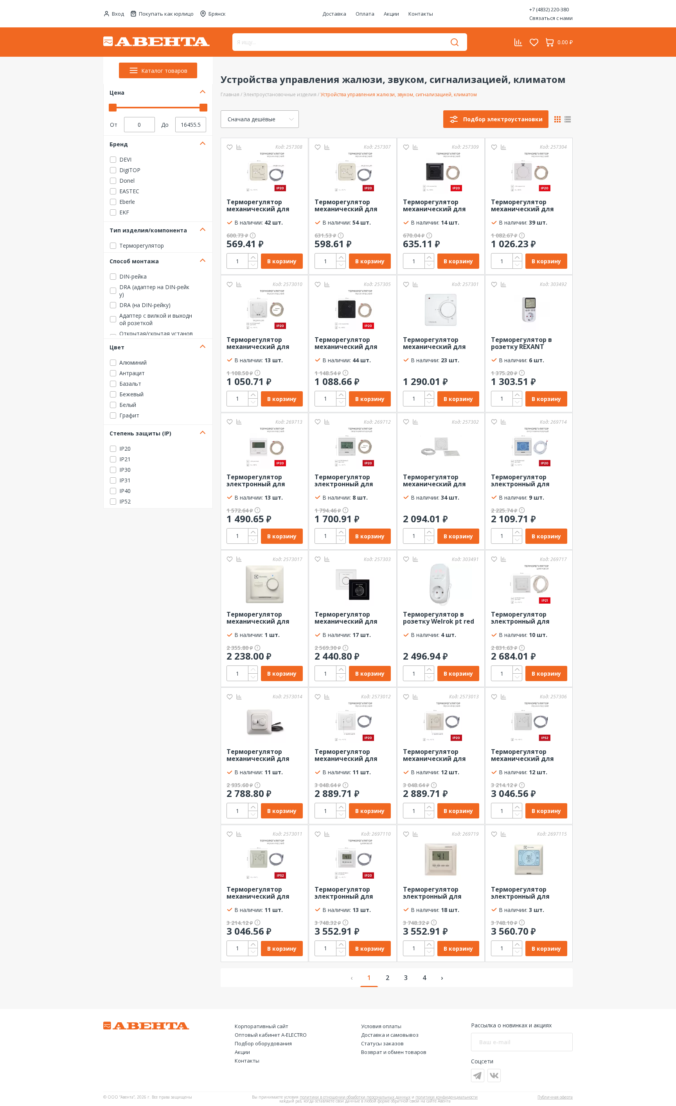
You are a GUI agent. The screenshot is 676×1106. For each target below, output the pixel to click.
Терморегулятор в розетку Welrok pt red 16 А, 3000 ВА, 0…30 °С (438, 618)
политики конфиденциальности (446, 1097)
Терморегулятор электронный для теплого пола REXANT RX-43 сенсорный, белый (526, 618)
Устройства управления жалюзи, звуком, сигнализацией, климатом (398, 94)
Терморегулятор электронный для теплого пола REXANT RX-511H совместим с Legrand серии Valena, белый (351, 893)
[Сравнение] (239, 147)
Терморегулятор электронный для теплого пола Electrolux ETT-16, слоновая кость (520, 893)
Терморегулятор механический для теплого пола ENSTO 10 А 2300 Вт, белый (264, 755)
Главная (230, 94)
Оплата (365, 13)
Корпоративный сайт (261, 1026)
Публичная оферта (555, 1097)
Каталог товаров (164, 70)
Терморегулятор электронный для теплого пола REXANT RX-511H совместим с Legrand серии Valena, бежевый (439, 893)
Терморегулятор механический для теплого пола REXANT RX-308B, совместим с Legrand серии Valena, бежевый (439, 755)
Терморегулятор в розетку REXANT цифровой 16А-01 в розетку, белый (521, 343)
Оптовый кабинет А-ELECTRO (271, 1034)
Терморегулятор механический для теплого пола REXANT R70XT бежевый (350, 205)
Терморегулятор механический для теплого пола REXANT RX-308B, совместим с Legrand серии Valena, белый (351, 755)
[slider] (113, 107)
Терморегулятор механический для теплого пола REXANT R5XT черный (350, 343)
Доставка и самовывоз (390, 1034)
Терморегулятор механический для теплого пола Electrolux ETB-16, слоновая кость (258, 618)
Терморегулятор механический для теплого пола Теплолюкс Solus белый (434, 480)
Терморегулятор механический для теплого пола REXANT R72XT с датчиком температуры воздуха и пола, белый (263, 343)
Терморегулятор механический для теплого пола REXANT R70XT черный (438, 205)
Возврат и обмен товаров (393, 1052)
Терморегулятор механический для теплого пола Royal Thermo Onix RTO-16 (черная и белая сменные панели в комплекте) (347, 618)
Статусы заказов (382, 1043)
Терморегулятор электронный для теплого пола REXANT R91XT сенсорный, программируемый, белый (526, 480)
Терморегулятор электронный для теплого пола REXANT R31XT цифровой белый (262, 480)
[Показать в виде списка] (568, 119)
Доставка (334, 13)
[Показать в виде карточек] (557, 119)
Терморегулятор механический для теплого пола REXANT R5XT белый (526, 205)
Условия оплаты (381, 1026)
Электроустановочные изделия (279, 94)
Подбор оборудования (263, 1043)
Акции (391, 13)
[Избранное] (230, 147)
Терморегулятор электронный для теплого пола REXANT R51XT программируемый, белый (350, 480)
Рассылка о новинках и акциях (511, 1025)
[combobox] (260, 119)
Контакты (420, 13)
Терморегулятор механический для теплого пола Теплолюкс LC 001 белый (434, 343)
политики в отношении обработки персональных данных (355, 1097)
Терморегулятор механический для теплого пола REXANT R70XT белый (262, 205)
